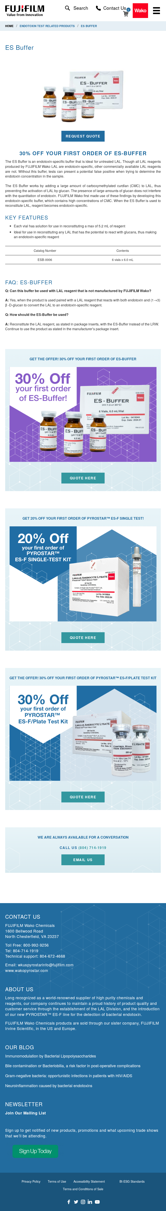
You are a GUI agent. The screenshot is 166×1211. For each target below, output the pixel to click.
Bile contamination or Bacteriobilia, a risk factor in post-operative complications (72, 1065)
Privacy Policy (31, 1181)
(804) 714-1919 (92, 847)
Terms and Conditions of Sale (83, 1189)
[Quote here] (83, 573)
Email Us (83, 859)
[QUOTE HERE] (83, 733)
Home (9, 26)
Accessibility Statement (89, 1181)
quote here (83, 477)
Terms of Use (57, 1181)
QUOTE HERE (83, 796)
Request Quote (83, 136)
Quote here (83, 637)
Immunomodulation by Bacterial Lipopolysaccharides (50, 1056)
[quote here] (83, 414)
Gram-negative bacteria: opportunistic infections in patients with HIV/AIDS (68, 1075)
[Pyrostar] (25, 10)
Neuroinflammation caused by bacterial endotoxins (48, 1085)
